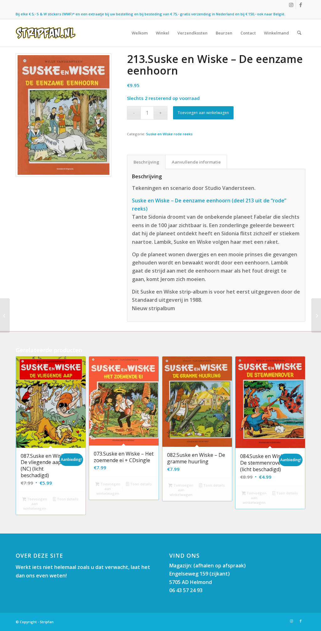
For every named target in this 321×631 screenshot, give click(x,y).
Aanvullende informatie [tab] (196, 162)
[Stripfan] (46, 33)
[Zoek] (299, 33)
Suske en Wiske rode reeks (169, 134)
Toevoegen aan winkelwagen (203, 112)
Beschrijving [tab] (146, 162)
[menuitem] (140, 33)
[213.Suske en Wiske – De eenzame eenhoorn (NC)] (316, 315)
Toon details (67, 499)
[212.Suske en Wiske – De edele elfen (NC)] (5, 315)
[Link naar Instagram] (291, 4)
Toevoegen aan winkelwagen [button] (35, 504)
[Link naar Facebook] (300, 4)
